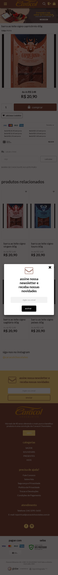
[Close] (50, 267)
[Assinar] (29, 309)
